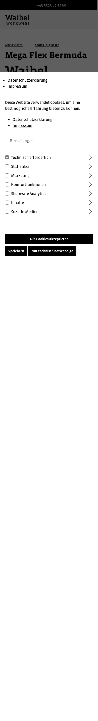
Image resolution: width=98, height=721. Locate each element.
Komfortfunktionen (28, 184)
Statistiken (20, 166)
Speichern (16, 251)
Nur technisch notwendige (52, 251)
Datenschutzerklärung (27, 80)
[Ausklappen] (90, 156)
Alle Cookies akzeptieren (49, 239)
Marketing (20, 175)
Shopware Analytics (28, 193)
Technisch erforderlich (31, 157)
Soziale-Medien (24, 211)
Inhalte (17, 202)
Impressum (17, 86)
